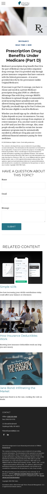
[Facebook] (3, 434)
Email (4, 194)
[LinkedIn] (7, 434)
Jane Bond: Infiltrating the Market (17, 389)
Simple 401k (8, 286)
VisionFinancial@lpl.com (10, 431)
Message (5, 208)
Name (4, 180)
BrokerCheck (6, 447)
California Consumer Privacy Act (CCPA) (26, 474)
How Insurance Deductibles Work (18, 337)
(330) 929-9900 (12, 416)
